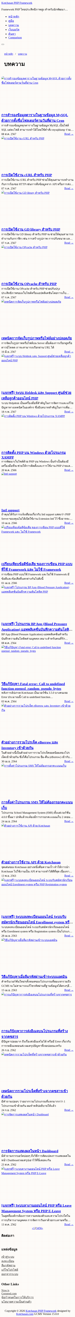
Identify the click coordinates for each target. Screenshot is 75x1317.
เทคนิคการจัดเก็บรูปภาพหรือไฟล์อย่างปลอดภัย (36, 338)
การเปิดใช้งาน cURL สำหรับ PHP (26, 175)
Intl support (10, 510)
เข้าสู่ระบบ (7, 1256)
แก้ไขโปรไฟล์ (9, 1269)
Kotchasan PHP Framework (16, 2)
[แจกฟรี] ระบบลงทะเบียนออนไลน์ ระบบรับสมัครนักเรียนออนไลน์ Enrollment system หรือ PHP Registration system (36, 922)
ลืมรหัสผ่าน (8, 1265)
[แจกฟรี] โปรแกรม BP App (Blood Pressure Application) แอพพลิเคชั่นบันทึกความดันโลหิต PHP (36, 629)
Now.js (5, 1290)
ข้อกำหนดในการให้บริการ (17, 1297)
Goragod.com (9, 1293)
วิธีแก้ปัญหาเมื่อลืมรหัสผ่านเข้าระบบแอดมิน (34, 976)
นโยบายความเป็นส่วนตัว (16, 1301)
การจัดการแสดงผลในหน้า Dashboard (29, 1151)
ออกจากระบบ (9, 1274)
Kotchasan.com (24, 1313)
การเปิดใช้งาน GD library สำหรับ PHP (30, 229)
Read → (69, 133)
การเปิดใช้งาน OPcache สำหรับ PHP (29, 284)
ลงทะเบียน (7, 1261)
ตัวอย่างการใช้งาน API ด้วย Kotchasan (31, 862)
